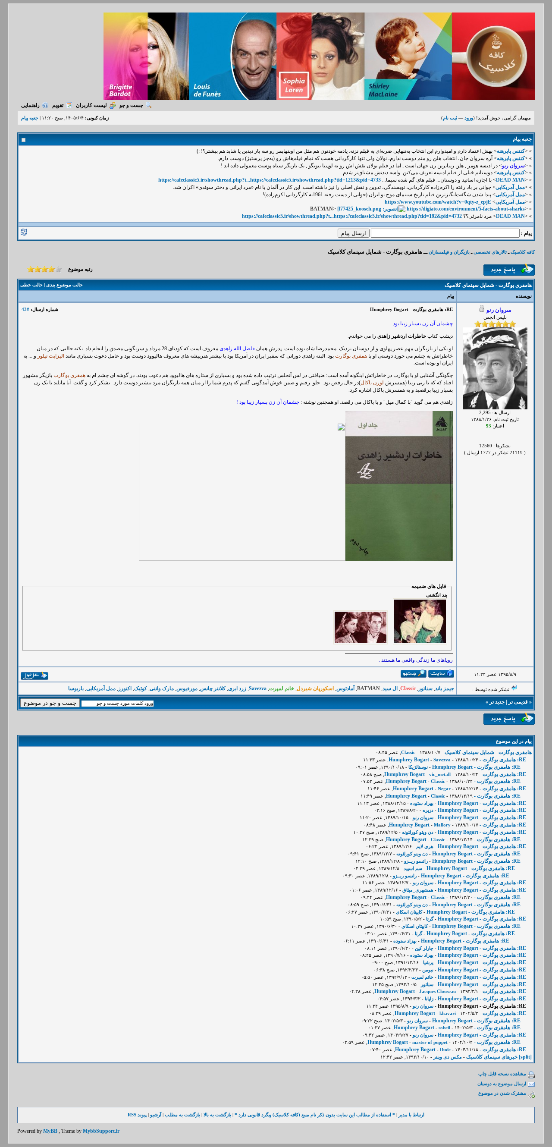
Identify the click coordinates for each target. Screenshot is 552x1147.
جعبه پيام (29, 117)
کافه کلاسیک (523, 252)
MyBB (50, 1131)
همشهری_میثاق (417, 889)
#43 (25, 309)
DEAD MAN (510, 180)
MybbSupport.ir (101, 1131)
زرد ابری (237, 688)
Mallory (442, 824)
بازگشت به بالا (217, 1114)
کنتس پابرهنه (511, 151)
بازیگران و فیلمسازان (449, 252)
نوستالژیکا (418, 767)
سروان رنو (423, 817)
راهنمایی (30, 105)
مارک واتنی (162, 688)
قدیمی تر (518, 702)
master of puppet (430, 1042)
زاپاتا (429, 998)
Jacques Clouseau (437, 991)
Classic (408, 752)
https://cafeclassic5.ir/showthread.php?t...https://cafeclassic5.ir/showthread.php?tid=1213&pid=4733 (269, 180)
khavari (447, 1013)
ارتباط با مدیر (411, 1114)
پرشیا (428, 962)
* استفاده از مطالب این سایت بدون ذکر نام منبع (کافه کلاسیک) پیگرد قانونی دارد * (315, 1114)
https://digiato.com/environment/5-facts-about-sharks (466, 209)
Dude (445, 1049)
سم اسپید (413, 868)
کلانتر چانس (213, 688)
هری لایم (424, 846)
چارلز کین (424, 948)
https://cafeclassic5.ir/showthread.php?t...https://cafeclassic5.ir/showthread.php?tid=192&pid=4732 (352, 216)
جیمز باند (444, 688)
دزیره (428, 810)
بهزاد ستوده (421, 803)
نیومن (427, 969)
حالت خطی (31, 284)
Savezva (258, 688)
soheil (444, 1027)
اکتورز (125, 688)
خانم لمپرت (422, 977)
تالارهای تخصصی (490, 252)
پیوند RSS (137, 1114)
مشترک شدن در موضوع (502, 1093)
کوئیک (140, 688)
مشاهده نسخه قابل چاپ (502, 1073)
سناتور (425, 688)
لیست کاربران (91, 105)
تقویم (57, 105)
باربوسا (76, 688)
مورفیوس (187, 688)
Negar (444, 788)
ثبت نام (450, 117)
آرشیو (155, 1114)
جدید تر (497, 702)
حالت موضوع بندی (64, 284)
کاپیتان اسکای (409, 911)
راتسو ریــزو (416, 861)
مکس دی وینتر (447, 1056)
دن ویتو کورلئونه (417, 832)
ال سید (390, 688)
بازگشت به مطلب (182, 1114)
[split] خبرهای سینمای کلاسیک (499, 1057)
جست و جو (131, 105)
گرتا (429, 918)
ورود (468, 117)
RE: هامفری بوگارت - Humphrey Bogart (476, 767)
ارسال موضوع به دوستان (501, 1083)
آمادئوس (345, 688)
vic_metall (440, 774)
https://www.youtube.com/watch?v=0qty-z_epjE (438, 202)
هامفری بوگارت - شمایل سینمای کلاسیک (488, 752)
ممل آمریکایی (510, 187)
